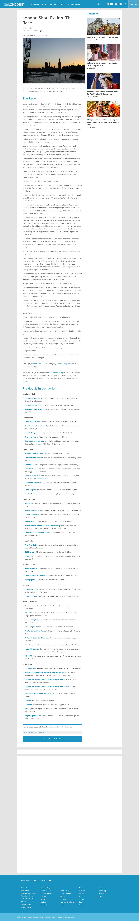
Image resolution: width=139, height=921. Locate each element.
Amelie (27, 503)
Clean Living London (33, 620)
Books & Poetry (46, 894)
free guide (50, 727)
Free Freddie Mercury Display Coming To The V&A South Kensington (103, 92)
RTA (26, 709)
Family (43, 899)
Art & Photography (47, 888)
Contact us (25, 890)
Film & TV (44, 905)
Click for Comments (52, 739)
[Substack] (116, 4)
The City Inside (31, 596)
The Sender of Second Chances (37, 533)
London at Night (58, 373)
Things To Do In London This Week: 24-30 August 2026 (102, 64)
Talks (100, 888)
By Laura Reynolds (92, 39)
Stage (81, 905)
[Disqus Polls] (69, 785)
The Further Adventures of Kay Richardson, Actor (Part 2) (48, 686)
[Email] (120, 4)
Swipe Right (30, 627)
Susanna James (37, 364)
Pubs (44, 4)
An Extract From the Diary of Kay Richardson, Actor (45, 672)
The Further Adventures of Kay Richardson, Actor (45, 679)
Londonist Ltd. (70, 917)
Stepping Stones (31, 437)
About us (24, 887)
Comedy (43, 896)
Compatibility (30, 668)
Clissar (27, 556)
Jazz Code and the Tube (34, 606)
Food (61, 888)
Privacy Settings (26, 907)
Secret (81, 899)
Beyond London (74, 4)
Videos (100, 896)
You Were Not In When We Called (38, 693)
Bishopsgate (30, 580)
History (62, 4)
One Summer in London (34, 441)
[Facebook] (103, 4)
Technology (102, 891)
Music (62, 905)
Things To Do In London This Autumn (102, 37)
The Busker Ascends (33, 494)
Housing (63, 899)
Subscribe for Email (28, 893)
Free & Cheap (64, 891)
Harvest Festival (31, 569)
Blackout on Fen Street (34, 453)
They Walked (30, 469)
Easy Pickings (30, 433)
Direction (28, 705)
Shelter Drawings (32, 510)
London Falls (30, 465)
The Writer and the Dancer (35, 631)
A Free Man (29, 613)
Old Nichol (29, 552)
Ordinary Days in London (35, 576)
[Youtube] (112, 4)
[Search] (125, 4)
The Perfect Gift (31, 589)
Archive (23, 902)
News (81, 888)
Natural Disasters (32, 649)
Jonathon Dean (42, 479)
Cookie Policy (26, 904)
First (26, 645)
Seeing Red (29, 521)
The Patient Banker (32, 422)
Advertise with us (27, 896)
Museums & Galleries (67, 902)
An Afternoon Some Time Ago (37, 426)
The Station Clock (32, 405)
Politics (81, 894)
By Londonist (91, 68)
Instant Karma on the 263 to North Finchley (42, 526)
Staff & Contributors (28, 899)
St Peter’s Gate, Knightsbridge (37, 638)
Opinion (82, 891)
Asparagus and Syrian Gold (36, 409)
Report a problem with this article (34, 732)
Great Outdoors (65, 894)
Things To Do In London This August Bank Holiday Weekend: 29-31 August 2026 (103, 122)
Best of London (46, 891)
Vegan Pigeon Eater (33, 716)
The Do (28, 700)
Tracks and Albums (32, 515)
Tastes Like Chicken (33, 483)
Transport (52, 4)
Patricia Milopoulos (64, 364)
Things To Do (34, 4)
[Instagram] (107, 4)
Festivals (43, 902)
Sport (81, 902)
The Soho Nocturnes (33, 398)
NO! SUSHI (29, 656)
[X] (99, 4)
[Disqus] (69, 841)
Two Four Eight (31, 545)
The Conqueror (31, 490)
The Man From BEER (33, 458)
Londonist (28, 28)
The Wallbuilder (31, 476)
